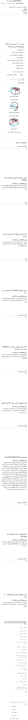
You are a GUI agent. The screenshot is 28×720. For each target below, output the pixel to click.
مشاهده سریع (25, 616)
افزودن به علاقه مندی (25, 609)
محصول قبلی (5, 7)
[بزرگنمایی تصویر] (24, 36)
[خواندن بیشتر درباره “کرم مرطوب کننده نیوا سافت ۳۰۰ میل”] (25, 613)
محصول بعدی (2, 7)
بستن (25, 8)
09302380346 (17, 1)
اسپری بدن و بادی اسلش (14, 7)
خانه (26, 7)
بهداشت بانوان (22, 7)
